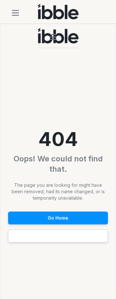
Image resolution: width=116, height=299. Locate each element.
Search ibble (58, 236)
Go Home (58, 218)
